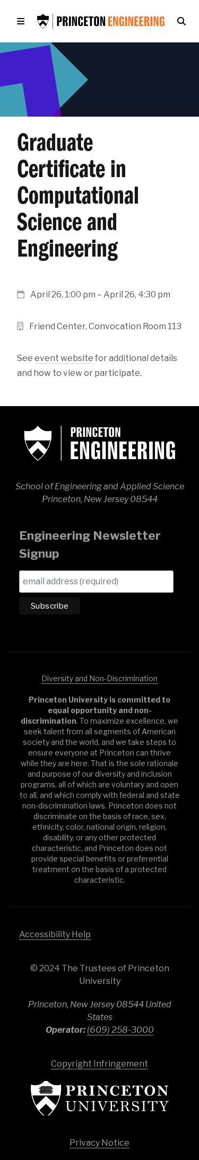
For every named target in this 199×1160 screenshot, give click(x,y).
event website (63, 358)
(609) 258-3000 (120, 1030)
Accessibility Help (55, 934)
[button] (22, 21)
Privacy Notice (99, 1143)
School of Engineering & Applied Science (100, 443)
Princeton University (100, 1098)
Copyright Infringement (99, 1064)
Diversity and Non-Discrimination (99, 678)
